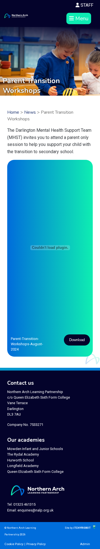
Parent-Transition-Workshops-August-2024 (27, 344)
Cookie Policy (13, 544)
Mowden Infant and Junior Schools (35, 449)
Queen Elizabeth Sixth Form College (35, 471)
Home (13, 112)
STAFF (86, 5)
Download (77, 340)
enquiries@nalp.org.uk (35, 510)
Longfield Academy (23, 466)
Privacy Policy (36, 544)
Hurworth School (20, 460)
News (30, 112)
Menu (81, 18)
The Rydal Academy (23, 454)
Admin (85, 544)
